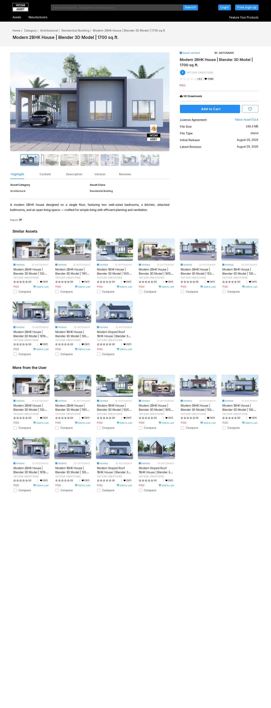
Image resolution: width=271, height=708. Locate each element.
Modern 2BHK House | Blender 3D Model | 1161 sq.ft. (70, 273)
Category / (31, 30)
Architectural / (50, 30)
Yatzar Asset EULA (246, 119)
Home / (17, 30)
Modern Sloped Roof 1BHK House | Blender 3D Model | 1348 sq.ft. (155, 472)
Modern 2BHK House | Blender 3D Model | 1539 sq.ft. (197, 273)
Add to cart (42, 286)
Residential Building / (76, 30)
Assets (16, 17)
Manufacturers (38, 17)
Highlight (17, 174)
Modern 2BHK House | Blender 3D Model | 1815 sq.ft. (155, 273)
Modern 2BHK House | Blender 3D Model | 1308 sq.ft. (29, 273)
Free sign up (246, 7)
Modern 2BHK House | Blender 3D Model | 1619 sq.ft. (29, 336)
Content (45, 174)
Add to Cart (210, 109)
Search (190, 7)
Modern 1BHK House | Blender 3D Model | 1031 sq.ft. (113, 273)
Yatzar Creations (199, 72)
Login (224, 7)
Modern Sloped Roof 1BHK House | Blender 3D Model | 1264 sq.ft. (113, 336)
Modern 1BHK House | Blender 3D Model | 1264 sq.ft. (238, 273)
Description (74, 174)
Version (99, 174)
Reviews (125, 174)
